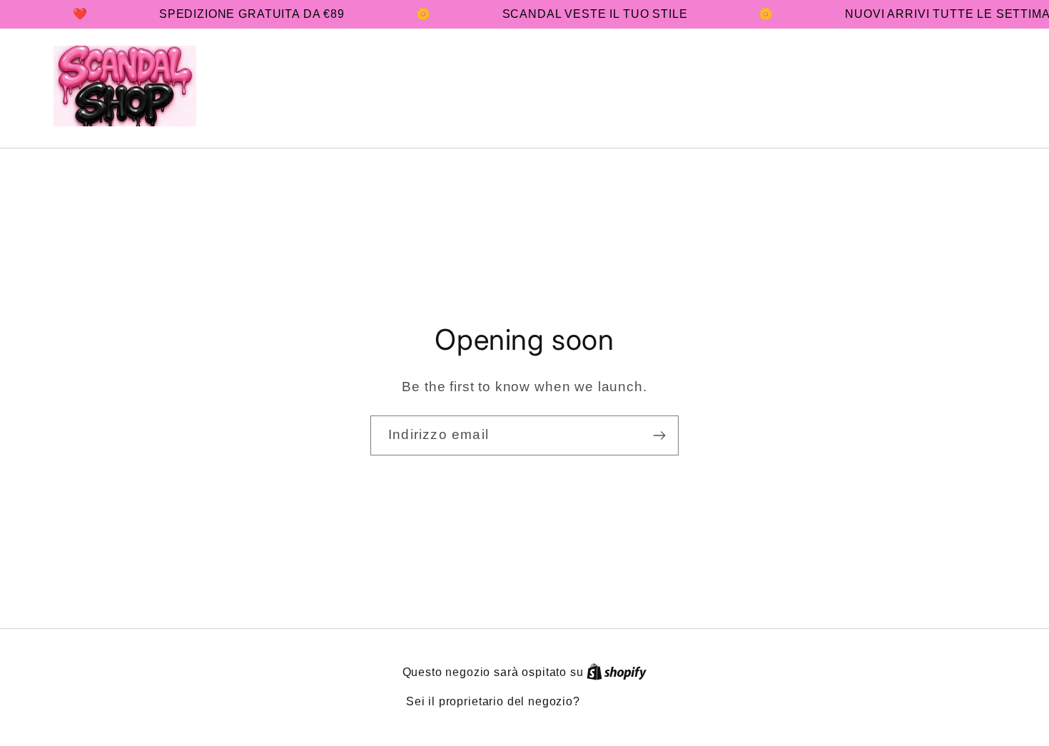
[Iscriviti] (659, 435)
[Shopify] (617, 672)
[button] (892, 86)
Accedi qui (613, 701)
